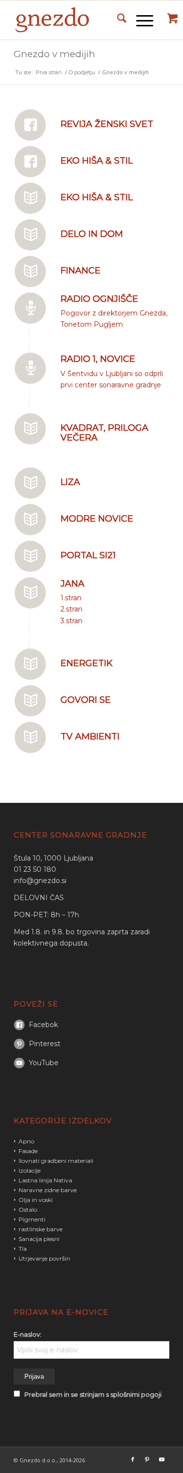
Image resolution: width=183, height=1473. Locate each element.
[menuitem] (116, 20)
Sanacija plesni (39, 1238)
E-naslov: (27, 1334)
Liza (70, 482)
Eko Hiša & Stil (97, 160)
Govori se (86, 699)
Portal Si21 (88, 555)
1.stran (71, 597)
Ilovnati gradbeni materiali (56, 1160)
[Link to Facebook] (132, 1459)
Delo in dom (92, 234)
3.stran (71, 620)
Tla (23, 1248)
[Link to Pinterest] (147, 1459)
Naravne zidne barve (48, 1190)
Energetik (87, 663)
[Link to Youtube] (162, 1459)
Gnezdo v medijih (54, 54)
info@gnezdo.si (40, 880)
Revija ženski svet (107, 124)
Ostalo (28, 1209)
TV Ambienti (90, 736)
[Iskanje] (116, 20)
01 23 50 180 (35, 869)
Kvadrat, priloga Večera (104, 432)
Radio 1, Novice (98, 359)
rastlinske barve (40, 1229)
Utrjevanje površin (44, 1258)
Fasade (28, 1151)
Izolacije (30, 1170)
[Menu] (139, 20)
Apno (26, 1141)
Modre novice (97, 518)
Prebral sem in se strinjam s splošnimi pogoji (93, 1394)
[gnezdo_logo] (76, 20)
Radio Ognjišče (99, 299)
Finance (81, 270)
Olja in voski (36, 1199)
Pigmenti (32, 1219)
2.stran (71, 609)
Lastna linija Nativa (45, 1180)
